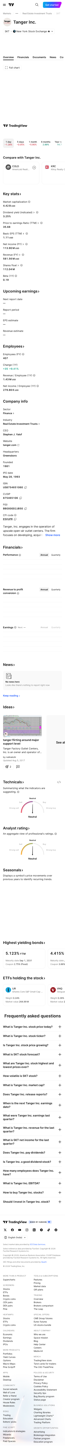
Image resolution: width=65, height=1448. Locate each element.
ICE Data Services (37, 1244)
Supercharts (9, 1279)
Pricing (37, 1283)
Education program (43, 1441)
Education (8, 1418)
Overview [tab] (8, 57)
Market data (40, 1286)
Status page (40, 1399)
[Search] (37, 5)
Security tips (40, 1393)
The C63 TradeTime (43, 1367)
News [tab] (53, 57)
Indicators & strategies (14, 1431)
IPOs (5, 1344)
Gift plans (38, 1289)
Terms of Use (40, 1376)
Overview (38, 1299)
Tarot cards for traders (45, 1363)
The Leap (38, 1309)
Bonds (6, 1295)
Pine (5, 1309)
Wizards (7, 1434)
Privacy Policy (41, 1383)
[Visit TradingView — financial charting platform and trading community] (15, 126)
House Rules (9, 1402)
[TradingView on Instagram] (27, 1230)
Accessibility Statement (45, 1389)
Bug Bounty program (44, 1396)
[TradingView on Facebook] (12, 1230)
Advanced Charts (42, 1419)
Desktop (7, 1379)
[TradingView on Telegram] (41, 1230)
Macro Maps (9, 1363)
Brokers (37, 1302)
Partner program (42, 1438)
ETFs (5, 1292)
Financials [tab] (23, 57)
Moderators (8, 1405)
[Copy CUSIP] (20, 498)
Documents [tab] (39, 57)
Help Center (40, 1344)
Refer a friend (9, 1395)
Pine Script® (9, 1367)
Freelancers (9, 1438)
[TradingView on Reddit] (56, 1230)
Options (7, 1360)
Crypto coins (9, 1299)
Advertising (39, 1431)
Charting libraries (42, 1412)
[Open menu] (4, 5)
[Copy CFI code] (15, 519)
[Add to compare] (34, 167)
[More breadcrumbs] (16, 13)
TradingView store (43, 1360)
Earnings (7, 1337)
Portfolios (7, 1353)
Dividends (8, 1341)
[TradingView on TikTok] (49, 1230)
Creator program (11, 1399)
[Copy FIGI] (25, 508)
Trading (7, 1415)
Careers (37, 1347)
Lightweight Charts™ (44, 1415)
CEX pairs (8, 1302)
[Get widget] (59, 782)
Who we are (39, 1334)
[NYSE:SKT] (6, 734)
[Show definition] (29, 201)
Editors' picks (9, 1421)
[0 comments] (18, 767)
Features (38, 1279)
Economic (8, 1334)
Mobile (6, 1376)
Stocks (6, 1289)
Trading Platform (42, 1422)
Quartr (44, 1262)
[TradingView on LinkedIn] (34, 1230)
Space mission (41, 1337)
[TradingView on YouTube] (20, 1230)
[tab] (44, 555)
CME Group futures (43, 1318)
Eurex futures (40, 1321)
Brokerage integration (44, 1435)
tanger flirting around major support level (21, 741)
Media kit (38, 1351)
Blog (36, 1341)
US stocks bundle (42, 1325)
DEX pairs (8, 1305)
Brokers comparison (43, 1305)
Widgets (38, 1409)
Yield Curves (9, 1357)
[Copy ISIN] (25, 487)
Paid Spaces (9, 1441)
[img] (48, 31)
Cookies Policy (41, 1386)
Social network (10, 1389)
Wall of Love (9, 1392)
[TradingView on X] (5, 1230)
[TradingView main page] (11, 5)
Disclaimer (39, 1379)
